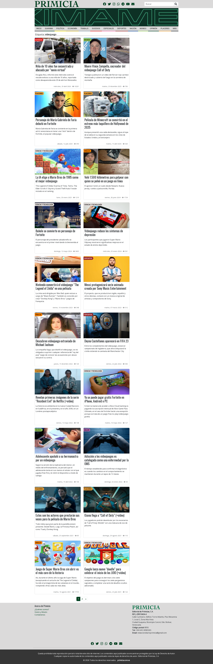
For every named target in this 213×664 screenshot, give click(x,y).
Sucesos (96, 28)
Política (60, 28)
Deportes (121, 28)
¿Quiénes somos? (42, 609)
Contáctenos (40, 615)
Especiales (109, 28)
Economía (72, 28)
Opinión (153, 28)
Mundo (143, 28)
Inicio (38, 28)
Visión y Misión (41, 612)
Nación (133, 28)
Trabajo (84, 28)
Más (175, 28)
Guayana (49, 28)
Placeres (165, 28)
